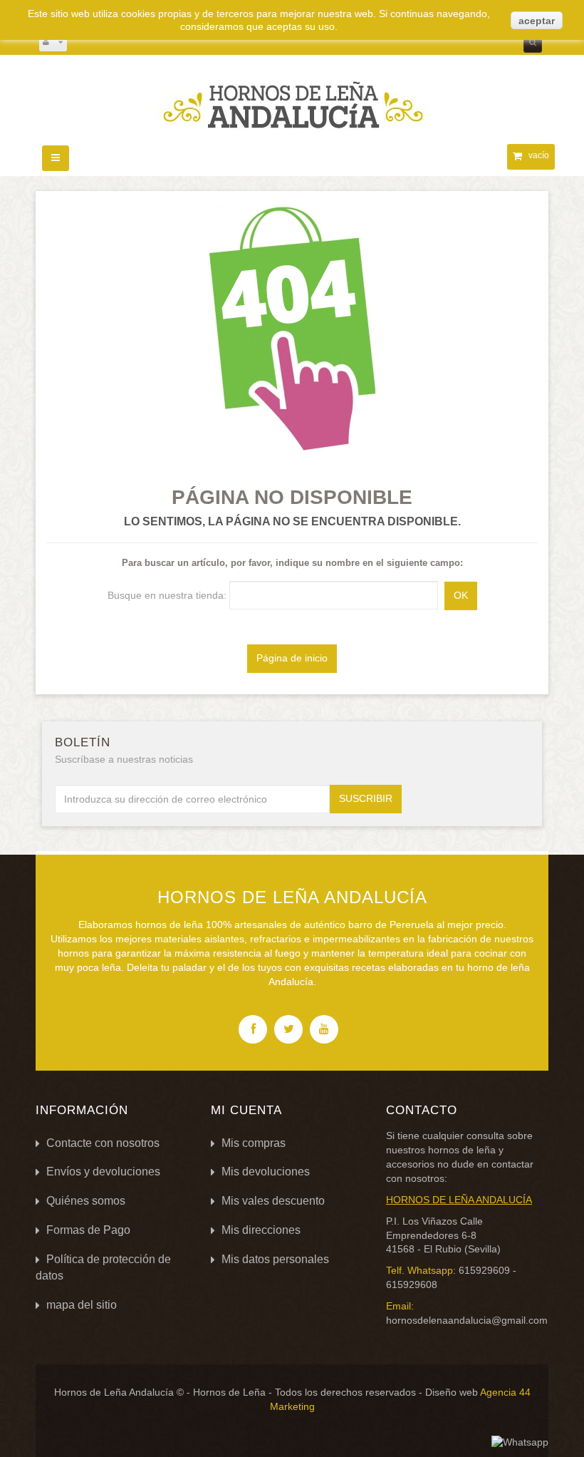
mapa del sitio (81, 1305)
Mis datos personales (275, 1259)
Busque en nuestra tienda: (167, 595)
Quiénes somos (85, 1201)
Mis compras (253, 1143)
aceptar (536, 20)
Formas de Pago (88, 1230)
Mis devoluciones (265, 1171)
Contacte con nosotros (103, 1143)
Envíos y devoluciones (103, 1171)
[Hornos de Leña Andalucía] (292, 97)
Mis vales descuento (273, 1201)
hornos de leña (462, 1149)
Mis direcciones (261, 1230)
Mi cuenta (246, 1110)
